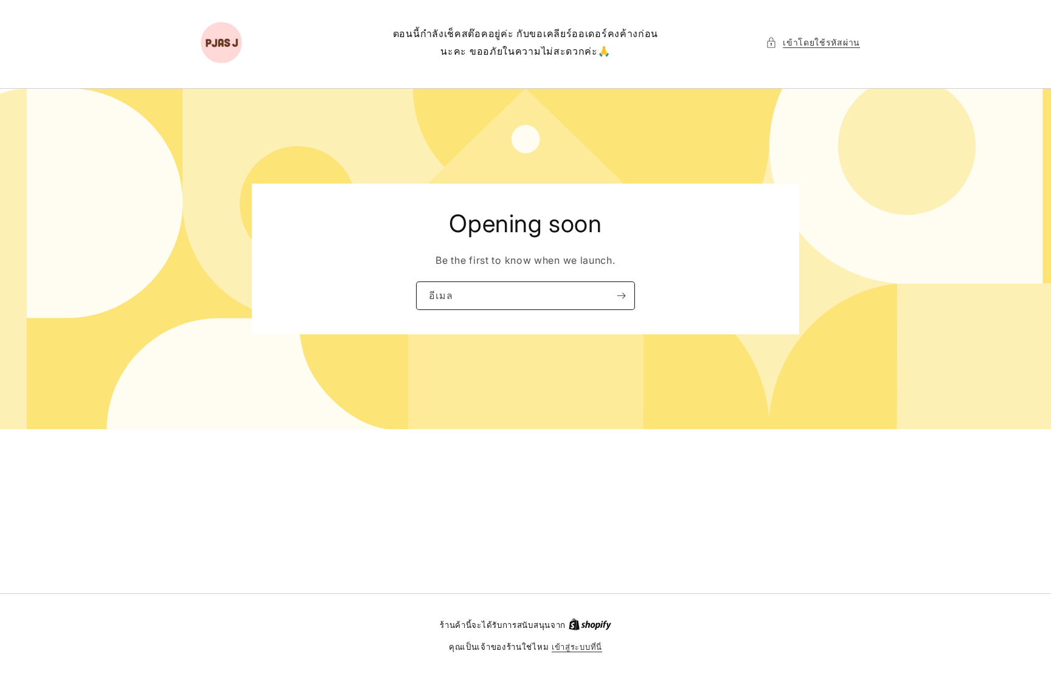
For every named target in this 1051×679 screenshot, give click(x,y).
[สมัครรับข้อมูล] (621, 295)
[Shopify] (590, 625)
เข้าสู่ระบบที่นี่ (577, 647)
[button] (813, 42)
